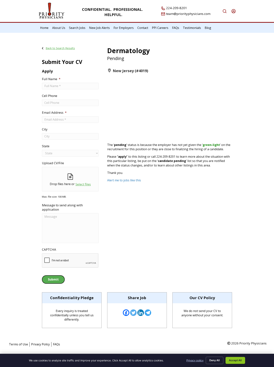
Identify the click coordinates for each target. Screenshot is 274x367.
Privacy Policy (40, 344)
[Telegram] (148, 312)
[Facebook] (126, 312)
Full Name (51, 79)
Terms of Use (18, 344)
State (45, 146)
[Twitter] (133, 312)
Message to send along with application (62, 207)
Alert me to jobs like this (124, 180)
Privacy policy (195, 360)
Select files (83, 184)
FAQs (56, 344)
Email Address (54, 113)
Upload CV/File (53, 163)
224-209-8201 (176, 8)
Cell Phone (49, 96)
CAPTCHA (49, 250)
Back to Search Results (60, 48)
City (45, 129)
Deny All (214, 360)
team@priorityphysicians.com (187, 14)
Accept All (235, 360)
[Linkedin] (140, 312)
